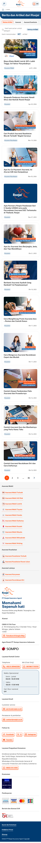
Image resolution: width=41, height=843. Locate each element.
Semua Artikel (7, 22)
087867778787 (32, 666)
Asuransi (18, 22)
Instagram (32, 734)
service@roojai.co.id (14, 709)
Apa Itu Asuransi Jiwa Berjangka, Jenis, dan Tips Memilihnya (20, 247)
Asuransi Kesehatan (30, 22)
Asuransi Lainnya (8, 568)
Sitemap (4, 834)
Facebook (10, 734)
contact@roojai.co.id (14, 719)
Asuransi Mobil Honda (13, 515)
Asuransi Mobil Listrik (13, 504)
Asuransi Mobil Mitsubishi (15, 538)
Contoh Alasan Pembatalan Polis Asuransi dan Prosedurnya (18, 392)
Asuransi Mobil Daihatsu (14, 521)
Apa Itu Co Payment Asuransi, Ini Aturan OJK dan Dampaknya (18, 171)
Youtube (9, 740)
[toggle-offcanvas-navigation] (4, 3)
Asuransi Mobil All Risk (14, 498)
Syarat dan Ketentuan (9, 825)
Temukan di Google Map (15, 636)
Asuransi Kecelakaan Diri (14, 580)
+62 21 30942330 (13, 666)
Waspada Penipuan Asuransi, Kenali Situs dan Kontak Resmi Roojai (19, 98)
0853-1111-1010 (12, 768)
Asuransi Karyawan (12, 574)
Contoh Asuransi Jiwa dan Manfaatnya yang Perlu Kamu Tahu (20, 428)
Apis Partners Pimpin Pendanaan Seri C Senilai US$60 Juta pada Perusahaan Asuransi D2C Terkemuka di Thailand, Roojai (20, 209)
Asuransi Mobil (9, 68)
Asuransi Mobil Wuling (13, 543)
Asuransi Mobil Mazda (13, 532)
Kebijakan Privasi (7, 829)
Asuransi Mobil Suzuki (13, 526)
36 (29, 478)
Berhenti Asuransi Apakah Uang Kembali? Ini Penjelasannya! (17, 284)
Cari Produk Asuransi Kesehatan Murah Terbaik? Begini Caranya (18, 134)
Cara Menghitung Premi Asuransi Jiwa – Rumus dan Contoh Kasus (20, 320)
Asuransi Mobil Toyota (13, 509)
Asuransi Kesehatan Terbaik (15, 556)
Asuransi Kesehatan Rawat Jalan (17, 562)
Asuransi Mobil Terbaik (14, 492)
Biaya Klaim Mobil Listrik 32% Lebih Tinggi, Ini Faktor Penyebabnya (19, 62)
